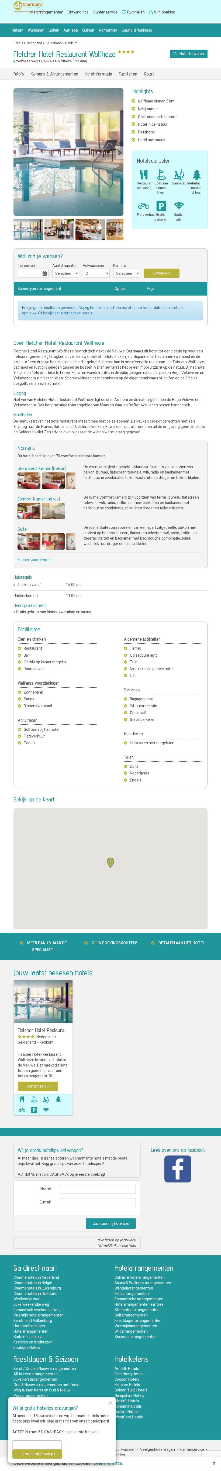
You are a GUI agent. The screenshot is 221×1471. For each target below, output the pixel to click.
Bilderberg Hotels (129, 1374)
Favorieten (136, 12)
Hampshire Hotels (129, 1395)
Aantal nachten (65, 266)
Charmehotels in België (32, 1283)
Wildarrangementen (131, 1331)
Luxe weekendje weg (31, 1304)
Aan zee (71, 30)
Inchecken (26, 266)
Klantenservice (105, 12)
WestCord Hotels (129, 1417)
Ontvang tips (78, 12)
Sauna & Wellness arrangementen (143, 1283)
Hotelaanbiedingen (29, 1326)
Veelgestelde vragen (157, 1449)
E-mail (45, 1202)
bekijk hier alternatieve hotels (67, 313)
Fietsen (17, 30)
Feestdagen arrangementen (138, 1320)
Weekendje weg (26, 1299)
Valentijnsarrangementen (136, 1326)
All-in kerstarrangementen (35, 1374)
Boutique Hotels (26, 1347)
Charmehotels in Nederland (36, 1277)
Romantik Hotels (128, 1406)
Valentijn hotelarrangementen (38, 1315)
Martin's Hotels (127, 1401)
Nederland (34, 43)
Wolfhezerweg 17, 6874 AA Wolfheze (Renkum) (51, 61)
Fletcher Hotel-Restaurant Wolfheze (43, 1030)
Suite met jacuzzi (28, 1337)
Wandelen (36, 30)
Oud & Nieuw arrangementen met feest (46, 1385)
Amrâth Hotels (127, 1368)
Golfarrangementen (131, 1315)
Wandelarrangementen (134, 1288)
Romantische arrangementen (139, 1299)
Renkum (71, 43)
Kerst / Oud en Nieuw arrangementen (44, 1368)
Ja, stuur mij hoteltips (111, 1223)
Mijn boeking (164, 12)
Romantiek (108, 30)
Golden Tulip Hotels (131, 1390)
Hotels (18, 43)
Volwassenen (94, 266)
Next (119, 152)
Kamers (119, 266)
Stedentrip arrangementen (137, 1310)
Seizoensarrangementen (136, 1337)
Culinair (88, 30)
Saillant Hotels (126, 1412)
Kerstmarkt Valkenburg (32, 1320)
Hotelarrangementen (45, 12)
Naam (45, 1189)
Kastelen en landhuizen (33, 1342)
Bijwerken (161, 273)
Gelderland (54, 43)
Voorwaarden (124, 1449)
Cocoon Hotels (127, 1379)
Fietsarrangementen (132, 1294)
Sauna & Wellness (137, 30)
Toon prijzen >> (38, 1086)
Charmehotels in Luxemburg (37, 1288)
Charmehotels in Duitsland (35, 1294)
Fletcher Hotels (127, 1385)
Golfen (54, 30)
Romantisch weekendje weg (37, 1310)
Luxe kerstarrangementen (35, 1379)
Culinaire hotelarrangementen (140, 1277)
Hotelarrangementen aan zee (139, 1304)
